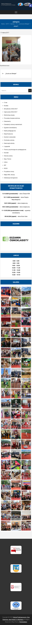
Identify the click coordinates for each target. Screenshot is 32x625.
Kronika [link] (6, 105)
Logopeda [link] (7, 146)
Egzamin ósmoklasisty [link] (10, 127)
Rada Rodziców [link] (8, 134)
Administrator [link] (5, 65)
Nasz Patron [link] (7, 159)
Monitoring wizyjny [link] (9, 115)
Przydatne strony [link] (9, 171)
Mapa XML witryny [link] (9, 174)
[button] (6, 292)
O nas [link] (5, 102)
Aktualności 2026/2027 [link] (11, 109)
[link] (30, 5)
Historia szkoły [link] (8, 156)
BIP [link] (5, 165)
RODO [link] (6, 168)
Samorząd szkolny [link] (9, 143)
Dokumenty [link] (7, 121)
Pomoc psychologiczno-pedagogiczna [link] (15, 149)
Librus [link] (5, 162)
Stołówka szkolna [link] (9, 140)
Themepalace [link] (23, 622)
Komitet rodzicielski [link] (10, 137)
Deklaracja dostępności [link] (11, 178)
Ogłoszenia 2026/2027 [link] (10, 112)
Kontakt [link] (6, 153)
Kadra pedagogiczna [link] (10, 131)
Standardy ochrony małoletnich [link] (13, 124)
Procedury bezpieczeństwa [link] (12, 118)
